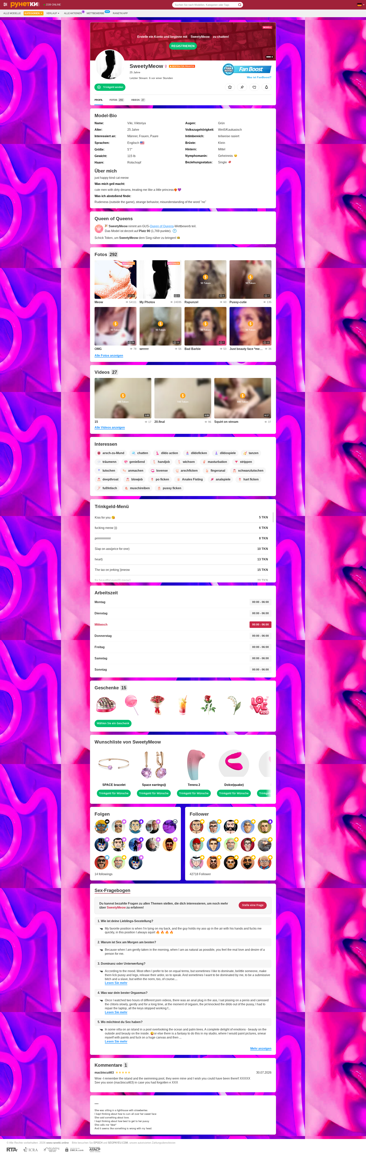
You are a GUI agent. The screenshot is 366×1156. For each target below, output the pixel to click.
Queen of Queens (162, 226)
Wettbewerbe (95, 13)
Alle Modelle (12, 13)
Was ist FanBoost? (259, 77)
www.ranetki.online (57, 1142)
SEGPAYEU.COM (118, 1142)
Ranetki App (120, 13)
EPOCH (98, 1142)
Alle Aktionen (73, 13)
